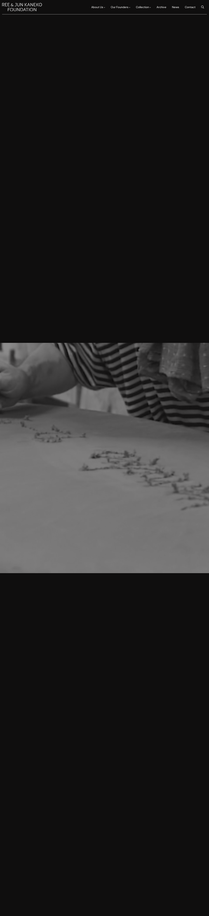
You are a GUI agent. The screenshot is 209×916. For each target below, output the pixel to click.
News (175, 7)
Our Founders (119, 7)
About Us (97, 7)
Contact (190, 7)
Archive (161, 7)
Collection (142, 7)
